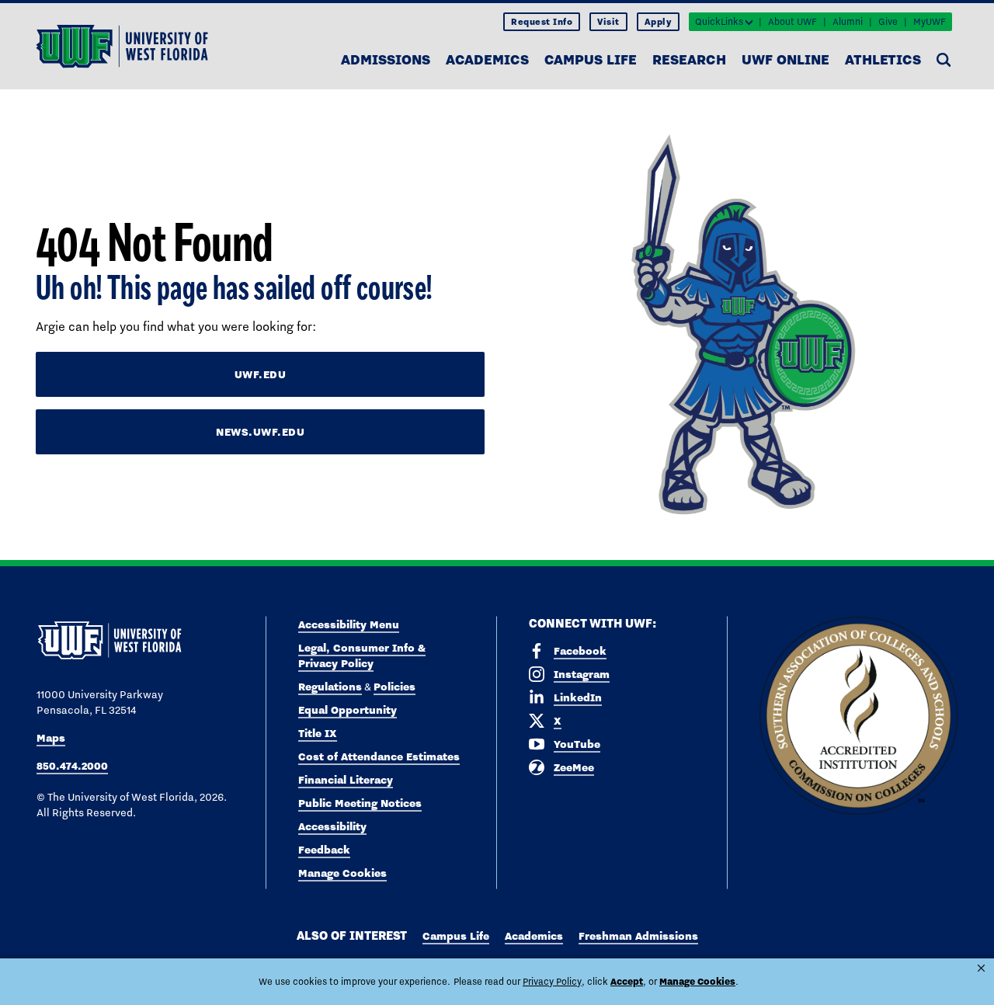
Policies (394, 687)
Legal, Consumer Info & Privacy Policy (362, 655)
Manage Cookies (342, 873)
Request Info (541, 21)
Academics (487, 59)
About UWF (792, 21)
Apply (659, 21)
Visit (608, 21)
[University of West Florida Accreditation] (858, 716)
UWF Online (785, 59)
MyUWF (929, 21)
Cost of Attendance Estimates (379, 756)
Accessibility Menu (348, 624)
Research (689, 59)
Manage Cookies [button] (697, 981)
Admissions (385, 59)
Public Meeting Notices (360, 803)
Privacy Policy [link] (552, 981)
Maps (50, 738)
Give (888, 21)
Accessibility (332, 826)
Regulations (330, 687)
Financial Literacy (345, 780)
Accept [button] (626, 981)
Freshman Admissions (638, 936)
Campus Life (590, 59)
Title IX (317, 733)
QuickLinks (719, 21)
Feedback (324, 850)
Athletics (883, 59)
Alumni (847, 21)
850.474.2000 (72, 766)
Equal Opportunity (347, 710)
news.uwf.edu (260, 432)
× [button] (981, 968)
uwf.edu (261, 374)
